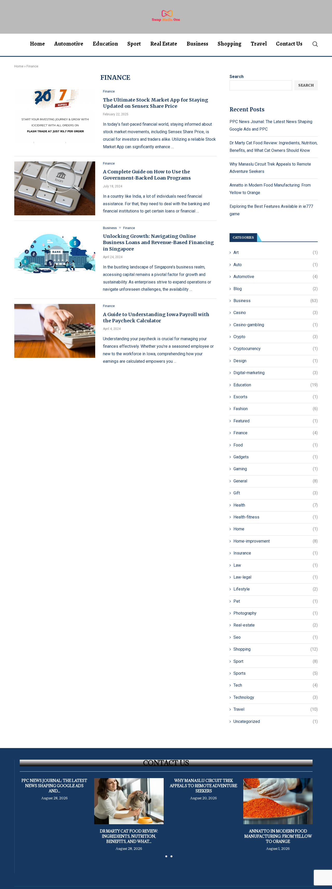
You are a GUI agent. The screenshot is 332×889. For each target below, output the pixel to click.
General (275, 481)
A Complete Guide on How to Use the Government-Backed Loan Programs (147, 175)
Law (275, 565)
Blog (275, 288)
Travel (259, 43)
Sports (275, 673)
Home (37, 43)
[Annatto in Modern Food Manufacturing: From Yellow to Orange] (278, 801)
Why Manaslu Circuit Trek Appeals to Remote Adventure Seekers (203, 785)
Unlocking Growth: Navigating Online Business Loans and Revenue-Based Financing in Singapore (158, 242)
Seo (275, 637)
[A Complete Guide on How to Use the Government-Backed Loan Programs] (54, 188)
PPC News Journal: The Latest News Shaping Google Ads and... (54, 785)
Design (275, 360)
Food (275, 445)
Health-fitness (275, 517)
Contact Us (289, 43)
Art (275, 252)
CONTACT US (166, 762)
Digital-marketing (275, 372)
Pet (275, 601)
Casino (275, 312)
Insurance (275, 553)
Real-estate (275, 625)
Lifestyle (275, 589)
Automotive (68, 43)
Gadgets (275, 456)
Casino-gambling (275, 324)
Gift (275, 492)
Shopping (229, 43)
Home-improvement (275, 541)
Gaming (275, 468)
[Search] (315, 44)
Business (197, 43)
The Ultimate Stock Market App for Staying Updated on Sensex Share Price (155, 103)
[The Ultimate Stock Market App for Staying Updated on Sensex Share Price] (54, 116)
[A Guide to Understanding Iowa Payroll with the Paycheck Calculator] (54, 331)
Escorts (275, 396)
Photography (275, 613)
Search (237, 76)
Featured (275, 420)
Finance (275, 432)
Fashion (275, 408)
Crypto (275, 336)
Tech (275, 685)
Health (275, 505)
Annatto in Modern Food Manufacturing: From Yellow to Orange (278, 836)
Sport (134, 43)
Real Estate (163, 43)
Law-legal (275, 577)
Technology (275, 697)
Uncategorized (275, 721)
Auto (275, 264)
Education (105, 43)
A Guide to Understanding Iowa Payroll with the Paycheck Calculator (156, 317)
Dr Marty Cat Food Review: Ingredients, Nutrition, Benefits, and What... (129, 836)
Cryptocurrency (275, 348)
